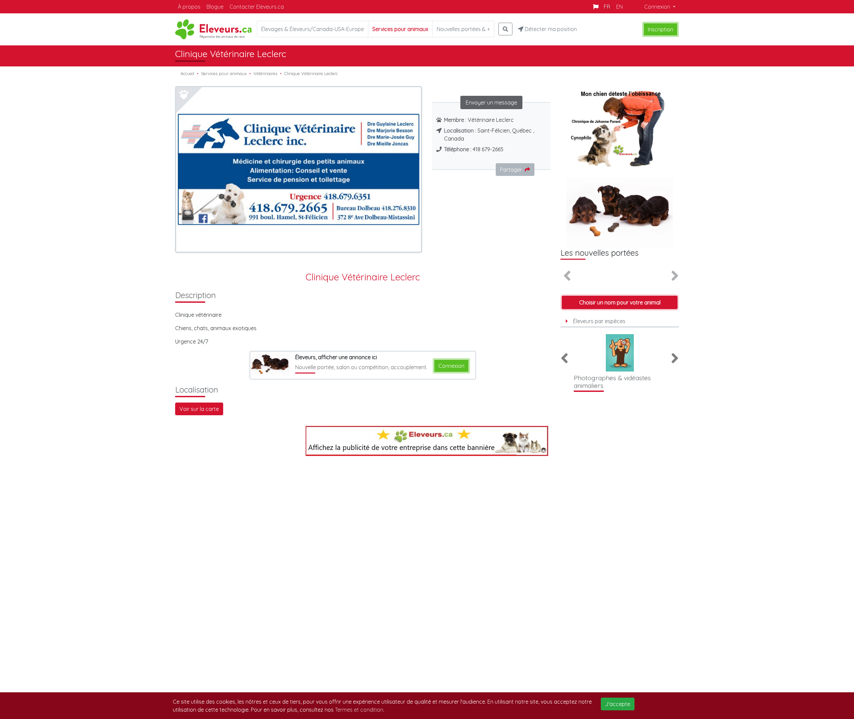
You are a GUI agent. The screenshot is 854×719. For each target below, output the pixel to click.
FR (607, 6)
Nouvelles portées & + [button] (463, 29)
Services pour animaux (224, 73)
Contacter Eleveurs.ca (257, 6)
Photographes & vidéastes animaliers (612, 382)
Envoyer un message (491, 102)
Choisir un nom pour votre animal (620, 302)
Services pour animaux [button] (400, 29)
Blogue (215, 6)
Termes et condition (359, 709)
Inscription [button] (660, 29)
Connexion (451, 366)
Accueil (187, 73)
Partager (511, 169)
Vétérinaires (265, 73)
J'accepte (617, 704)
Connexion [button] (658, 6)
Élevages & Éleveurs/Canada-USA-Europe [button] (312, 29)
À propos (189, 6)
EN (619, 6)
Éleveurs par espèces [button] (599, 321)
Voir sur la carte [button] (199, 409)
